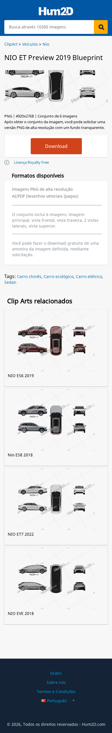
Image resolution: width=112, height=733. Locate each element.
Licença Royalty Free (31, 162)
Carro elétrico (89, 276)
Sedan (10, 282)
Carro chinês (29, 276)
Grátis (56, 673)
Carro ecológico (59, 276)
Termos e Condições (56, 691)
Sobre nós (56, 682)
